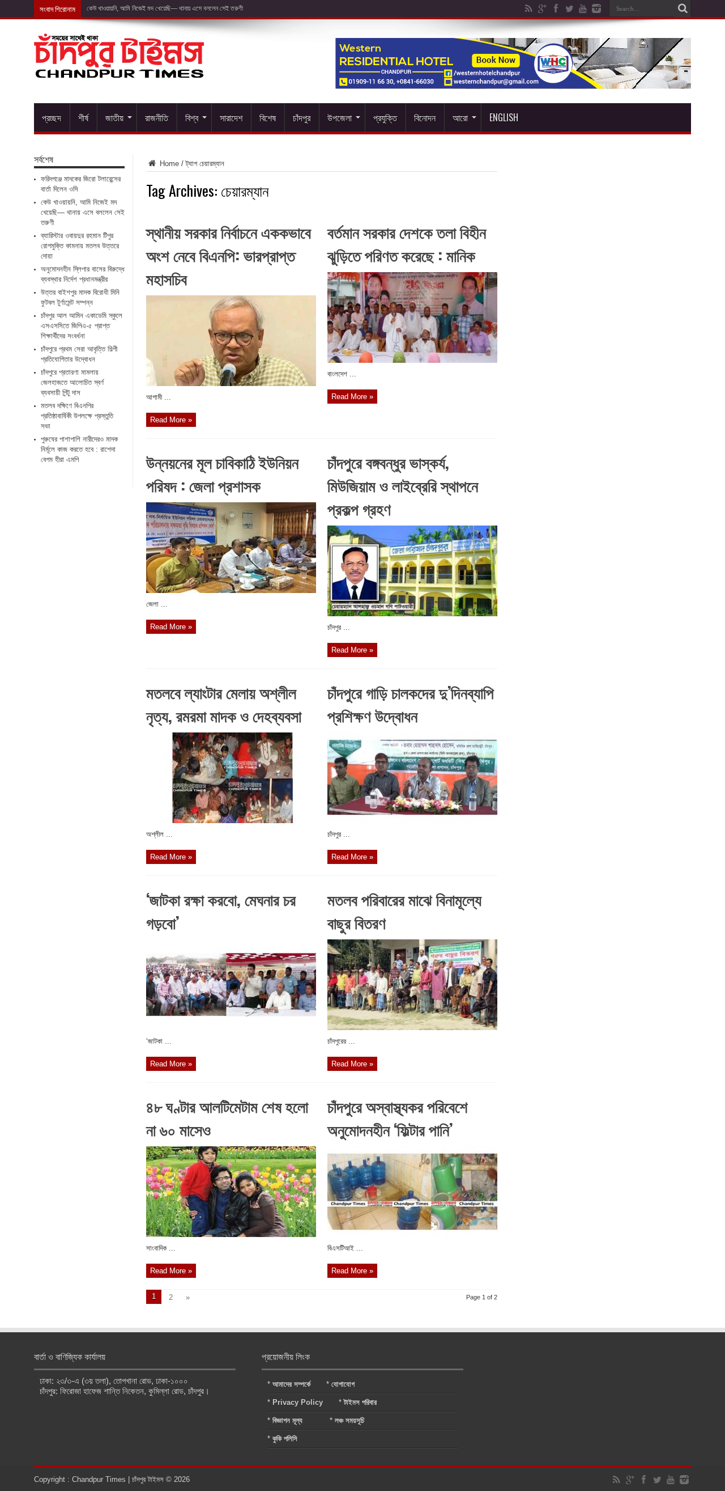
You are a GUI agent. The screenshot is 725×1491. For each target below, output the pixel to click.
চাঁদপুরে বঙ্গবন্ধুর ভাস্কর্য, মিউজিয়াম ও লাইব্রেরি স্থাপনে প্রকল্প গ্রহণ (402, 485)
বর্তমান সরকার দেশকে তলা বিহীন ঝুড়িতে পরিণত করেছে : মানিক (406, 243)
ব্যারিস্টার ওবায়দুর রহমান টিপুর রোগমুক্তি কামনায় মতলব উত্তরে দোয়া (80, 245)
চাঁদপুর (301, 117)
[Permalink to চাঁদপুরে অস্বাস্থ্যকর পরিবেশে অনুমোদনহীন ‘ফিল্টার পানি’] (412, 1234)
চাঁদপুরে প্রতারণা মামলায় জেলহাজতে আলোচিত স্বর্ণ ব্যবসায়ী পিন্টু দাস (72, 382)
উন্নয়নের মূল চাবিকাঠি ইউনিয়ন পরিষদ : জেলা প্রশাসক (222, 473)
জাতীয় (114, 117)
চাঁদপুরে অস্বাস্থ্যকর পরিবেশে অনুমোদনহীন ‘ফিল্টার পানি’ (397, 1117)
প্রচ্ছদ (51, 117)
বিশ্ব (191, 117)
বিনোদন (425, 117)
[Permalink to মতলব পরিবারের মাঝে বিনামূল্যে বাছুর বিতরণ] (412, 1027)
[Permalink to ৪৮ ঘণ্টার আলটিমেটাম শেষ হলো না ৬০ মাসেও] (231, 1234)
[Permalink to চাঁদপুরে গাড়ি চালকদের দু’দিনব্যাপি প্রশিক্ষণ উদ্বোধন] (412, 820)
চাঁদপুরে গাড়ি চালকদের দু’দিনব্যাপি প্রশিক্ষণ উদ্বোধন (410, 703)
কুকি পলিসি (284, 1438)
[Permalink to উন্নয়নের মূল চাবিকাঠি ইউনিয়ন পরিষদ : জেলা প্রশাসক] (231, 590)
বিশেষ (267, 117)
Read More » (171, 420)
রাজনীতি (156, 117)
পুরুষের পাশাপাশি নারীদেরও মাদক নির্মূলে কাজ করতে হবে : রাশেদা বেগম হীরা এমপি (79, 449)
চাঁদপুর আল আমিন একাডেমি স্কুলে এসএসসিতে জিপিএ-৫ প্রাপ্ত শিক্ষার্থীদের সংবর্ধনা (81, 325)
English (503, 117)
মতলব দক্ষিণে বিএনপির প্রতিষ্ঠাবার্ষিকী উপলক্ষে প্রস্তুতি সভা (77, 415)
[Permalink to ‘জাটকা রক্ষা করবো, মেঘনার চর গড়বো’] (231, 1027)
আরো (460, 117)
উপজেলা (339, 117)
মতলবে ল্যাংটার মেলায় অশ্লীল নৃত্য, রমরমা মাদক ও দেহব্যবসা (223, 703)
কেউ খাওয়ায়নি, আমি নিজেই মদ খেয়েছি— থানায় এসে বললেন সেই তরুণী (165, 8)
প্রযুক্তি (385, 117)
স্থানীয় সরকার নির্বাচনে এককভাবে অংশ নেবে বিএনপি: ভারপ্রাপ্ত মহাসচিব (228, 255)
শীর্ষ (83, 117)
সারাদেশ (231, 117)
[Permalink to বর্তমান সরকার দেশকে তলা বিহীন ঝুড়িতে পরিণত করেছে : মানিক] (412, 360)
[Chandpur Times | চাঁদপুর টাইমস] (119, 69)
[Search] (682, 8)
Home (168, 163)
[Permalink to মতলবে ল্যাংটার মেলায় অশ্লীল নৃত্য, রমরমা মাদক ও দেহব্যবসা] (231, 820)
